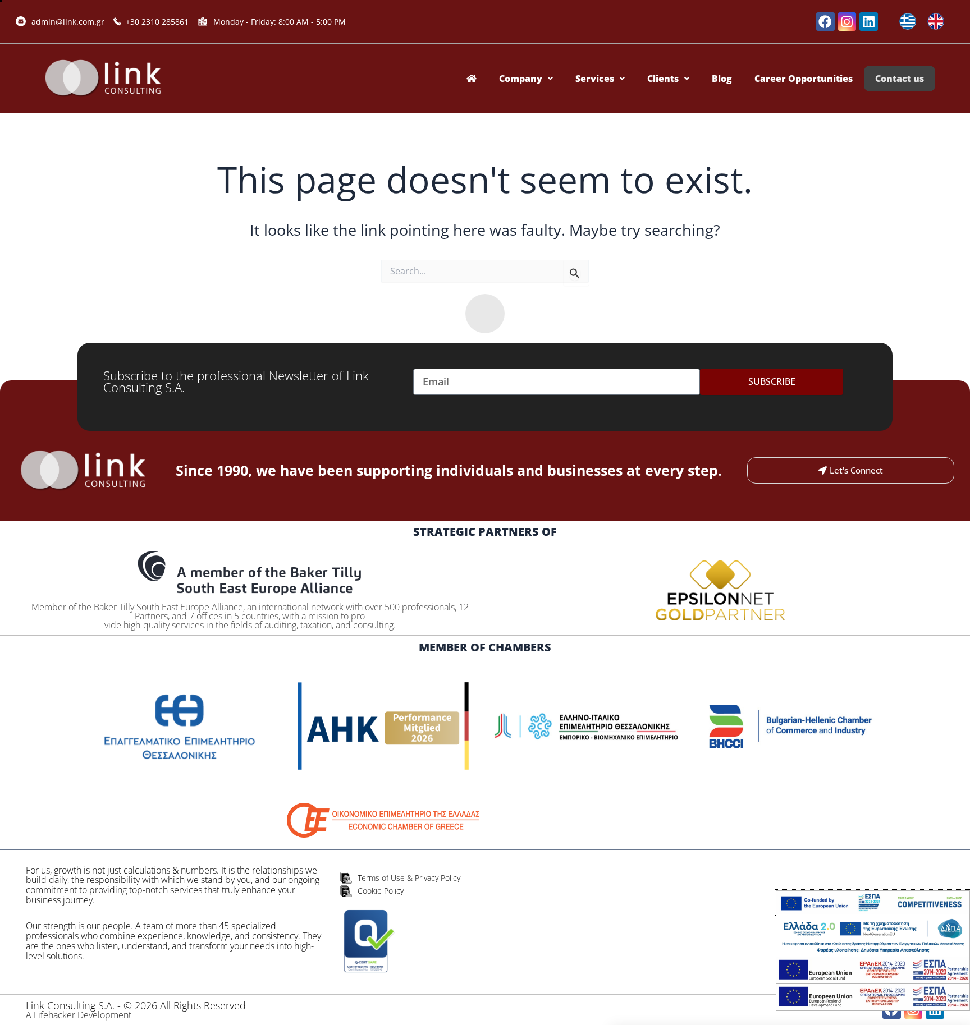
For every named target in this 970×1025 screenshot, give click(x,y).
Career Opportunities (803, 78)
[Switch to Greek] (908, 21)
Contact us (899, 78)
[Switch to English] (936, 21)
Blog (722, 78)
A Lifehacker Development (78, 1015)
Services (594, 78)
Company (520, 78)
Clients (663, 78)
